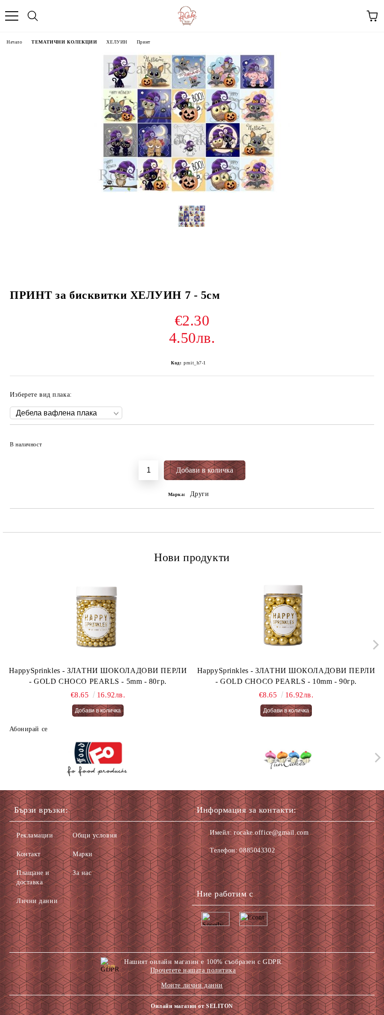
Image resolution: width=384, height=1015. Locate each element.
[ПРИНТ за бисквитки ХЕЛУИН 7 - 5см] (192, 190)
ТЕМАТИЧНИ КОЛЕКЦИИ (64, 41)
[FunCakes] (287, 759)
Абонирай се (28, 729)
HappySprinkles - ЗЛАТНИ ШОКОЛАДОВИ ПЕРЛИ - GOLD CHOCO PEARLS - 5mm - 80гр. (98, 676)
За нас (82, 872)
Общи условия (95, 835)
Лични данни (37, 900)
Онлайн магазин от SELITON (192, 1006)
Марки (83, 854)
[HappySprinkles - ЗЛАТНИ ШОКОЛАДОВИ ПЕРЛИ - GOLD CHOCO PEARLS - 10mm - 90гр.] (286, 619)
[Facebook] (208, 869)
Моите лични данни (192, 985)
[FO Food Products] (96, 759)
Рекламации (34, 835)
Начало (14, 41)
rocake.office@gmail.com (271, 832)
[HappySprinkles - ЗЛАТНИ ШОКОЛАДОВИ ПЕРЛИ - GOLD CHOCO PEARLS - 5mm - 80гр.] (98, 619)
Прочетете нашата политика (193, 970)
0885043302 (257, 850)
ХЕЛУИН (116, 41)
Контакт (28, 854)
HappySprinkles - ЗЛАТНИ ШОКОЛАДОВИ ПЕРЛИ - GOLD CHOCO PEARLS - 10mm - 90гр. (286, 676)
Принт (143, 41)
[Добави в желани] (361, 440)
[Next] (373, 645)
